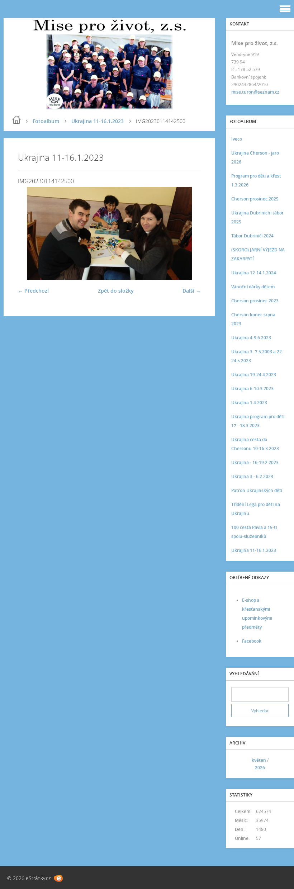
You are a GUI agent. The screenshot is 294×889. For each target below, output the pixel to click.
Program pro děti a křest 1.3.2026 (256, 180)
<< (239, 764)
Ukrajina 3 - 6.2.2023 (252, 476)
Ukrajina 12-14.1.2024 (253, 273)
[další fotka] (189, 233)
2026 (260, 768)
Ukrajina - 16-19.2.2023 (255, 462)
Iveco (236, 139)
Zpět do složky (116, 290)
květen (259, 760)
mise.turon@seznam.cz (255, 92)
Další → (191, 290)
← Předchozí (33, 290)
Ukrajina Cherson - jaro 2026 (255, 157)
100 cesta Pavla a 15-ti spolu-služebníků (254, 531)
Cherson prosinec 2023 (255, 301)
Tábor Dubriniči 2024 (252, 236)
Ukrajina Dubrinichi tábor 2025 (257, 217)
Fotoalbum (46, 121)
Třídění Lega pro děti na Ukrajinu (255, 508)
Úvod (16, 119)
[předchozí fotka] (30, 233)
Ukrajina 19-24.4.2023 (253, 375)
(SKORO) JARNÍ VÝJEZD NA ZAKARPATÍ (258, 254)
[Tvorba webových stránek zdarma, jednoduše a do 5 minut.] (58, 878)
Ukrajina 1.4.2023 (249, 402)
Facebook (251, 641)
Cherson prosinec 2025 (255, 199)
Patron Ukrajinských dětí (256, 490)
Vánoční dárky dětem (253, 287)
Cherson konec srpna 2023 (253, 319)
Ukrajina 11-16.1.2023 (97, 121)
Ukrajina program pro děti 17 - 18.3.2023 (257, 421)
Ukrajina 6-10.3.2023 (252, 389)
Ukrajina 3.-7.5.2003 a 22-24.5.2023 (257, 356)
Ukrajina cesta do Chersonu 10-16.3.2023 (255, 443)
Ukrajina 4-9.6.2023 (251, 338)
